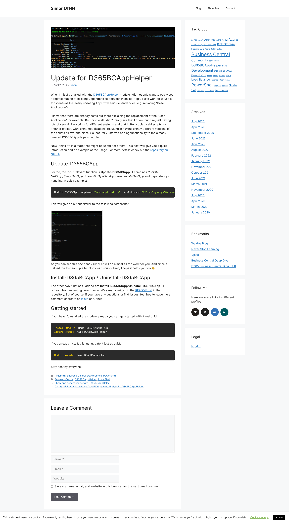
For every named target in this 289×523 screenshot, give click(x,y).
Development (94, 375)
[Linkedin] (215, 312)
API (202, 40)
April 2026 (198, 127)
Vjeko (195, 254)
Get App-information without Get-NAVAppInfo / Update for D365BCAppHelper (99, 386)
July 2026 (198, 121)
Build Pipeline (216, 49)
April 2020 (198, 201)
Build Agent (205, 49)
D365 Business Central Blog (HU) (213, 266)
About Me (213, 8)
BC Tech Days (210, 45)
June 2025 (198, 138)
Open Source (224, 80)
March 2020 (199, 206)
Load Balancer (201, 79)
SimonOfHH (63, 8)
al (192, 40)
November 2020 (202, 189)
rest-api (217, 86)
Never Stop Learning (205, 249)
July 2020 (198, 195)
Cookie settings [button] (259, 517)
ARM (225, 39)
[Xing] (224, 312)
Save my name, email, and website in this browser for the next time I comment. (108, 486)
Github (222, 75)
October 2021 (200, 172)
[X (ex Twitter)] (205, 312)
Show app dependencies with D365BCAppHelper (82, 383)
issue (85, 299)
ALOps (197, 40)
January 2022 (200, 161)
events (215, 75)
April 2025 (198, 144)
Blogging (195, 49)
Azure (233, 39)
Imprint (196, 346)
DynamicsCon (198, 75)
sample (225, 86)
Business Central (76, 375)
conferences (214, 61)
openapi (215, 80)
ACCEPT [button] (279, 517)
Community (199, 60)
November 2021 (202, 167)
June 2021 (198, 178)
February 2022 (201, 155)
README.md (143, 290)
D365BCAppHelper (106, 94)
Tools (218, 90)
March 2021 (199, 184)
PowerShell (109, 375)
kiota (228, 75)
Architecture (212, 39)
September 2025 (202, 132)
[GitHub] (195, 312)
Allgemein (60, 375)
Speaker (200, 91)
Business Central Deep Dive (209, 260)
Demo (224, 66)
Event (209, 75)
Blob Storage (226, 44)
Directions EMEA (223, 70)
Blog (198, 8)
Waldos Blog (199, 243)
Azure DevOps (197, 45)
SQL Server (209, 91)
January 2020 (200, 212)
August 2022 (200, 150)
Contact (230, 8)
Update (224, 91)
